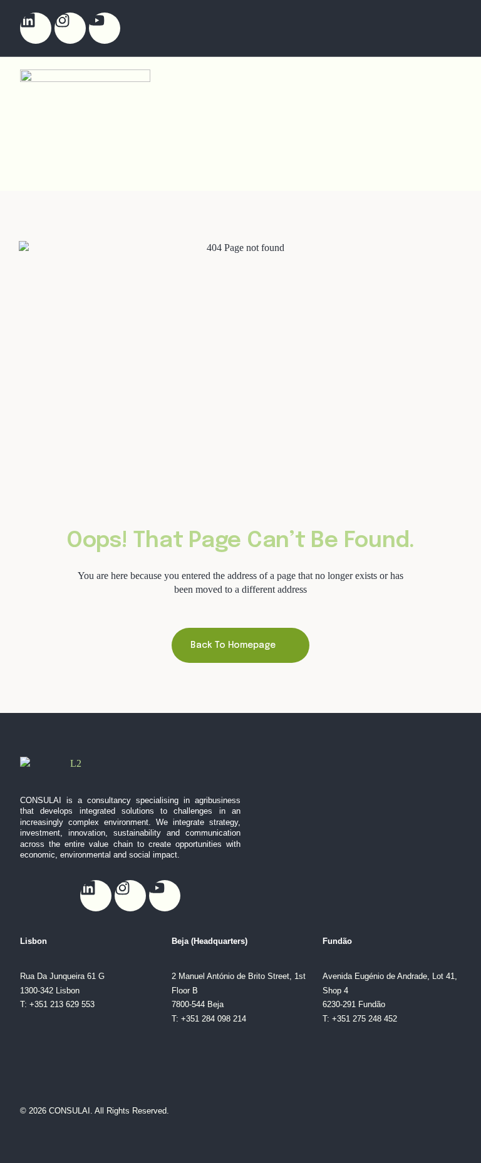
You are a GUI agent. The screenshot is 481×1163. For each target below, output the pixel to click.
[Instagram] (70, 28)
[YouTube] (104, 28)
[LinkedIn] (35, 28)
